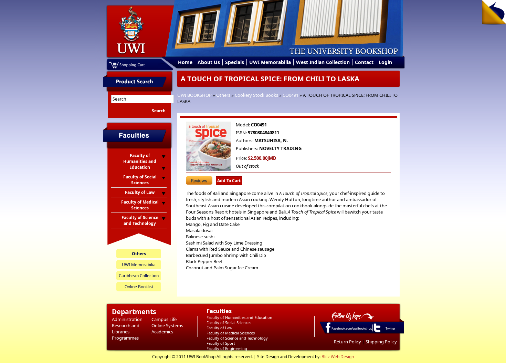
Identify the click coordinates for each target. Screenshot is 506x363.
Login (385, 62)
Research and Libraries (125, 328)
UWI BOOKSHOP (194, 95)
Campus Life (164, 319)
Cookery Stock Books (256, 95)
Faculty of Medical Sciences (231, 332)
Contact (364, 62)
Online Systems (167, 325)
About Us (209, 62)
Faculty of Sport (221, 343)
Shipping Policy (381, 342)
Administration (127, 319)
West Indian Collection (323, 62)
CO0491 (290, 95)
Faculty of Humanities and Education (239, 317)
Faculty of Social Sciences (229, 322)
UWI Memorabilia (270, 62)
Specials (234, 62)
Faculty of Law (219, 327)
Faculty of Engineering (227, 348)
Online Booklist (139, 287)
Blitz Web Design (337, 357)
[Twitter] (376, 332)
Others (223, 95)
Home (185, 62)
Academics (162, 332)
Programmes (125, 338)
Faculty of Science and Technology (237, 338)
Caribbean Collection (139, 276)
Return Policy (347, 342)
